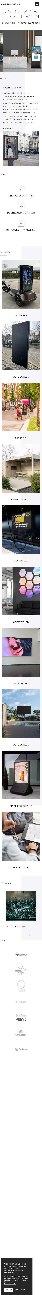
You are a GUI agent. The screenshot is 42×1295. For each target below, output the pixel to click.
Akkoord (9, 1290)
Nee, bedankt (20, 1290)
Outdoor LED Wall (17, 926)
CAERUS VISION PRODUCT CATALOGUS (21, 23)
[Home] (21, 4)
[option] (21, 51)
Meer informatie (10, 1284)
